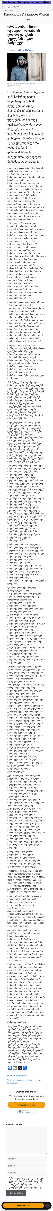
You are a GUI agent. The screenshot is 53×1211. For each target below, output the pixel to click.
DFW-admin (29, 50)
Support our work (26, 1104)
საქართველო (12, 1083)
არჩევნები (29, 1080)
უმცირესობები (21, 1075)
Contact (11, 10)
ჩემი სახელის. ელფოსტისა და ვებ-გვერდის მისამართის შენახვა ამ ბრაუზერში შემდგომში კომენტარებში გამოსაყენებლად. (26, 1183)
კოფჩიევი (37, 1080)
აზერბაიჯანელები (17, 1080)
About (5, 10)
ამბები (12, 1075)
